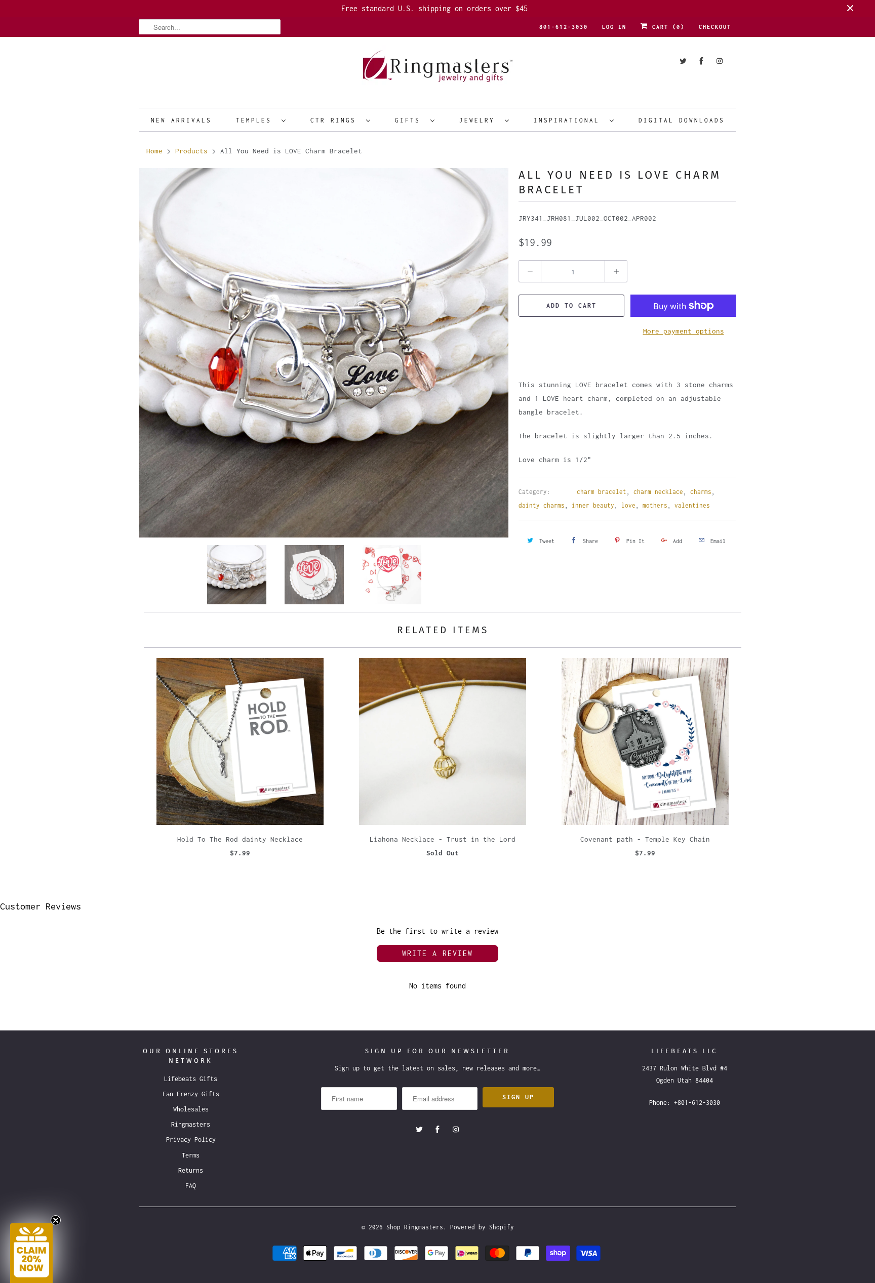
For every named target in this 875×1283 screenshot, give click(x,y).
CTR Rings (335, 120)
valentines (692, 505)
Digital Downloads (682, 120)
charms (700, 491)
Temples (256, 120)
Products (191, 151)
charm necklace (658, 491)
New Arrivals (181, 120)
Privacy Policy (191, 1139)
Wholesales (191, 1109)
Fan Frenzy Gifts (191, 1094)
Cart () (666, 27)
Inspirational (569, 120)
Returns (190, 1170)
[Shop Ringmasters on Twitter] (683, 61)
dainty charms (542, 505)
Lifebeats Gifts (190, 1079)
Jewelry (479, 120)
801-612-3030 (563, 27)
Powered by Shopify (482, 1227)
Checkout (715, 27)
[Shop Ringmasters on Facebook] (701, 61)
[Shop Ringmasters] (437, 71)
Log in (614, 27)
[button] (31, 1253)
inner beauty (593, 505)
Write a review (437, 953)
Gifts (410, 120)
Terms (191, 1155)
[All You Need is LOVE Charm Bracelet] (323, 352)
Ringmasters (190, 1124)
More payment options (683, 331)
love (628, 505)
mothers (655, 505)
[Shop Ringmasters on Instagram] (719, 61)
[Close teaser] (56, 1220)
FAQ (190, 1185)
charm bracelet (601, 491)
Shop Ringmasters (414, 1227)
